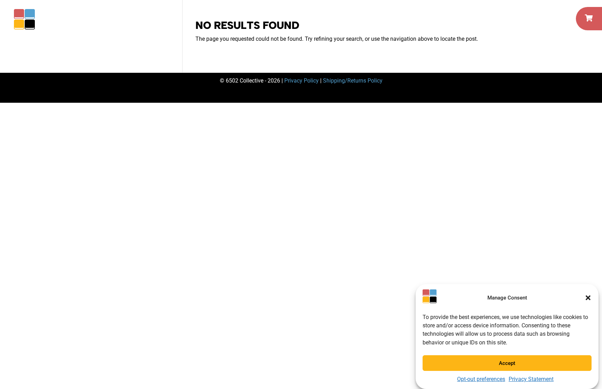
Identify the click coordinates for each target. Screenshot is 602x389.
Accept (507, 363)
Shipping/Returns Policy (353, 80)
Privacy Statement (531, 379)
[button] (588, 297)
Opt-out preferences (481, 379)
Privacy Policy (301, 80)
